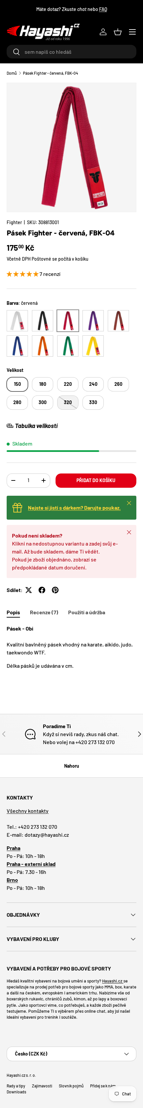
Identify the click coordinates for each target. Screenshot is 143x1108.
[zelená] (67, 346)
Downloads (16, 1091)
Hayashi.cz (112, 980)
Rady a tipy (16, 1085)
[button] (117, 32)
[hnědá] (118, 320)
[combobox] (71, 51)
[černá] (42, 320)
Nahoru (71, 766)
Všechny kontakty (28, 811)
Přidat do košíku (95, 480)
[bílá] (17, 320)
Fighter (14, 222)
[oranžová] (42, 346)
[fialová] (93, 320)
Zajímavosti (42, 1085)
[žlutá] (93, 346)
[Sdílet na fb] (42, 590)
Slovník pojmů (71, 1085)
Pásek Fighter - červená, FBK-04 (50, 73)
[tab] (13, 612)
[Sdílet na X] (28, 590)
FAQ (103, 9)
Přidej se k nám (103, 1085)
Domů (12, 73)
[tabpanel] (71, 647)
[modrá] (17, 346)
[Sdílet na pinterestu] (55, 590)
